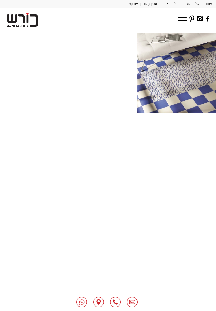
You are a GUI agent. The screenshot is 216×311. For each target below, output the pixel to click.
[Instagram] (200, 19)
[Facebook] (208, 19)
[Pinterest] (192, 19)
